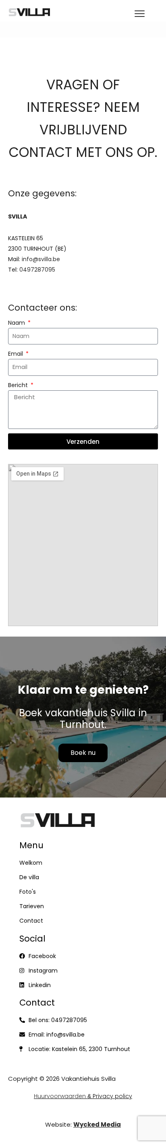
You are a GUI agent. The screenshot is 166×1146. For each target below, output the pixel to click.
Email (16, 354)
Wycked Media (97, 1124)
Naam (17, 323)
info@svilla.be (41, 259)
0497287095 (37, 270)
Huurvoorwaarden (60, 1096)
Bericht (18, 385)
